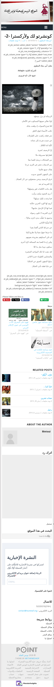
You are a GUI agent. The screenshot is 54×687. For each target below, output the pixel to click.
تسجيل (49, 524)
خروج (46, 677)
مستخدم (28, 677)
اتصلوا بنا (48, 638)
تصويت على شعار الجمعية (38, 674)
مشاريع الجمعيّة (15, 677)
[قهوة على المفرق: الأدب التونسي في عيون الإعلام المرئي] (18, 315)
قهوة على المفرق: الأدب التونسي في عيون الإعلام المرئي (18, 325)
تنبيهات (21, 674)
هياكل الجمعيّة (46, 627)
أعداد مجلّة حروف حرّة (41, 661)
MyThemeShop (32, 658)
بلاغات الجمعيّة (46, 631)
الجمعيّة (49, 623)
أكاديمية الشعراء (24, 661)
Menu (4, 27)
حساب (11, 674)
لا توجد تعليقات (14, 41)
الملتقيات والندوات (15, 671)
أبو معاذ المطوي (45, 41)
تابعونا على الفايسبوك (43, 591)
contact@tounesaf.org (27, 611)
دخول (38, 677)
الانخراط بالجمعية (32, 668)
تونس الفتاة (23, 655)
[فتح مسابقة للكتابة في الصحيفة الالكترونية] (41, 342)
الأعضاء (10, 665)
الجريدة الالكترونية (13, 668)
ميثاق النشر (47, 635)
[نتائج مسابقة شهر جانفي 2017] (41, 315)
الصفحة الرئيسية (33, 671)
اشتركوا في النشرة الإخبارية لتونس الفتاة (33, 665)
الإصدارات (47, 668)
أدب (23, 41)
